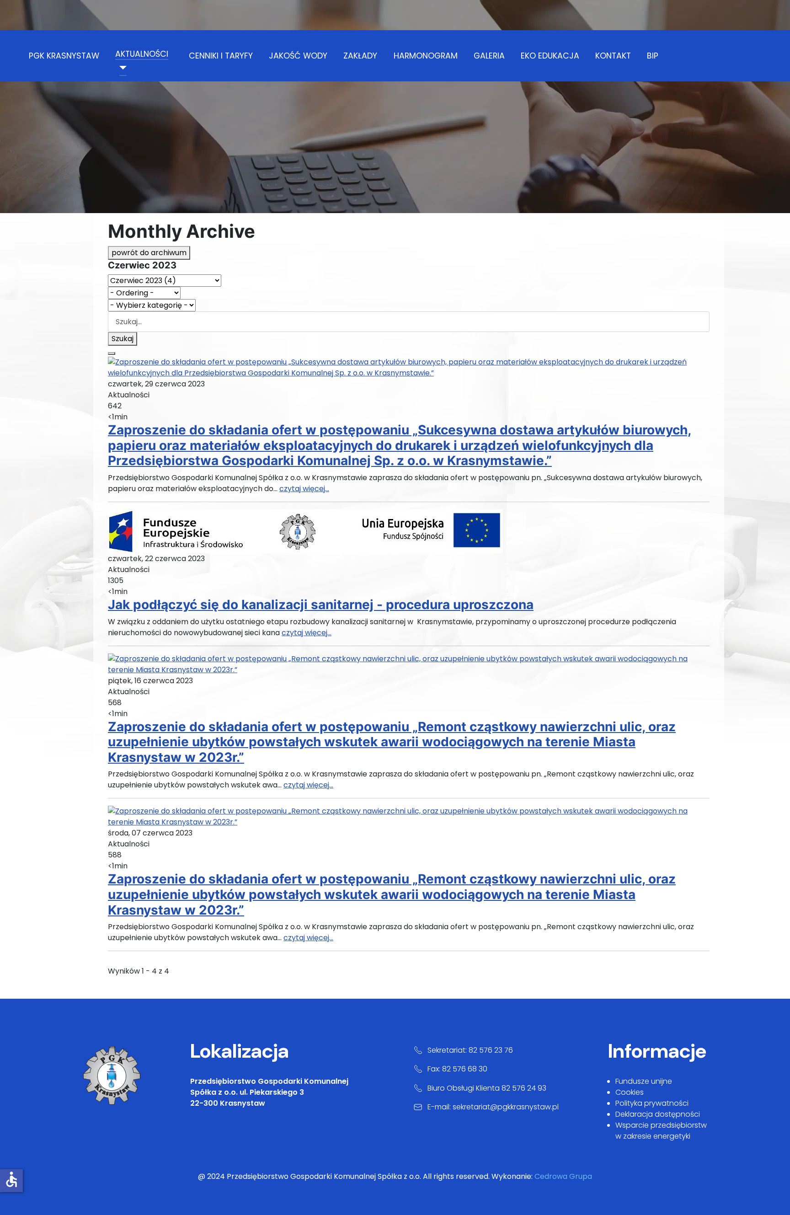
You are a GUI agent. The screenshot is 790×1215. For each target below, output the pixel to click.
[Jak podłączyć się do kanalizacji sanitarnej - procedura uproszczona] (305, 530)
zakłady (360, 55)
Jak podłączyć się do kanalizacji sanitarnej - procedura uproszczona (321, 604)
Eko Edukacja (550, 55)
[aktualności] (121, 67)
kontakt (613, 55)
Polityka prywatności (652, 1103)
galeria (489, 55)
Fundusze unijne (643, 1081)
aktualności (141, 53)
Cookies (629, 1092)
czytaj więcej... (304, 488)
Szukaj (122, 338)
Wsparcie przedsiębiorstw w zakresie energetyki (661, 1130)
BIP (652, 55)
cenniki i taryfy (221, 55)
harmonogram (426, 55)
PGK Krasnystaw (64, 55)
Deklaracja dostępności (657, 1114)
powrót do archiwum (149, 252)
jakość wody (298, 55)
